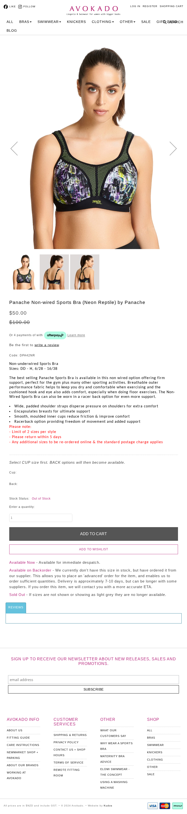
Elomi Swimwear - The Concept (115, 772)
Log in (135, 6)
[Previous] (14, 148)
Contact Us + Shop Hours (69, 752)
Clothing (155, 759)
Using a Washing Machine (114, 785)
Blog (12, 30)
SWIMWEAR (48, 22)
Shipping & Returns (70, 735)
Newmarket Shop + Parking (22, 755)
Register (150, 6)
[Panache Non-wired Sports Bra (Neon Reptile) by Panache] (23, 272)
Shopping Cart (171, 6)
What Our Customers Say (113, 733)
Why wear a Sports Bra (116, 746)
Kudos (108, 805)
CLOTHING (102, 22)
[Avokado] (93, 8)
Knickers (154, 752)
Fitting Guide (18, 737)
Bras (151, 737)
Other (152, 766)
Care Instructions (23, 745)
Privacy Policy (66, 742)
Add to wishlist (93, 549)
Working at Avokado (16, 775)
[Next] (173, 148)
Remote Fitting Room (67, 772)
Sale (146, 22)
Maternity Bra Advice (112, 759)
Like (12, 6)
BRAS (24, 22)
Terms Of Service (69, 762)
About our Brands (22, 765)
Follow (29, 6)
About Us (14, 730)
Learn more (76, 335)
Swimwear (155, 745)
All (10, 22)
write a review (47, 345)
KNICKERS (76, 22)
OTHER (126, 22)
